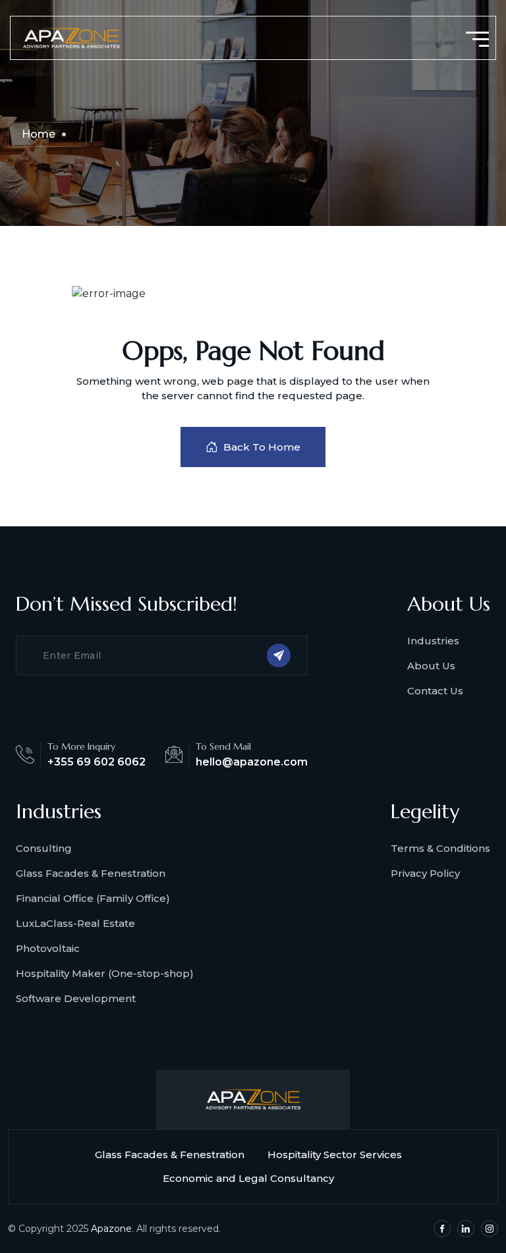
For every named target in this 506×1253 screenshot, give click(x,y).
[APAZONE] (70, 37)
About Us (431, 665)
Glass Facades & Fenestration (90, 873)
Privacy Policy (425, 873)
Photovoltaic (48, 948)
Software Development (76, 998)
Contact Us (435, 690)
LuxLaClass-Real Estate (75, 923)
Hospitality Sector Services (334, 1154)
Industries (433, 640)
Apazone (111, 1229)
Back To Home (261, 447)
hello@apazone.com (252, 762)
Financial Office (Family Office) (93, 898)
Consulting (44, 848)
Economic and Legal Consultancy (248, 1178)
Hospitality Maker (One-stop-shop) (105, 973)
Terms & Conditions (440, 848)
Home (38, 134)
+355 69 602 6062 (96, 762)
